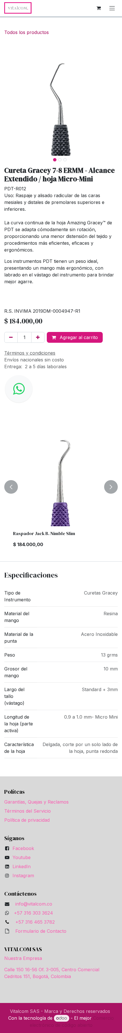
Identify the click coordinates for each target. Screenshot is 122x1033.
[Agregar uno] (38, 337)
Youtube (21, 857)
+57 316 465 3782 (33, 922)
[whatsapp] (18, 388)
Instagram (23, 875)
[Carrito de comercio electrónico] (98, 8)
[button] (10, 99)
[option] (61, 486)
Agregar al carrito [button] (78, 337)
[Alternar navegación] (112, 8)
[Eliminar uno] (11, 337)
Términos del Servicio (27, 811)
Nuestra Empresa (23, 958)
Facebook (23, 848)
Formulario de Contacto (40, 931)
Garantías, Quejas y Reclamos (36, 802)
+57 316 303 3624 (33, 913)
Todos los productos (26, 32)
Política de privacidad (27, 820)
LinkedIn (21, 866)
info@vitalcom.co (33, 904)
